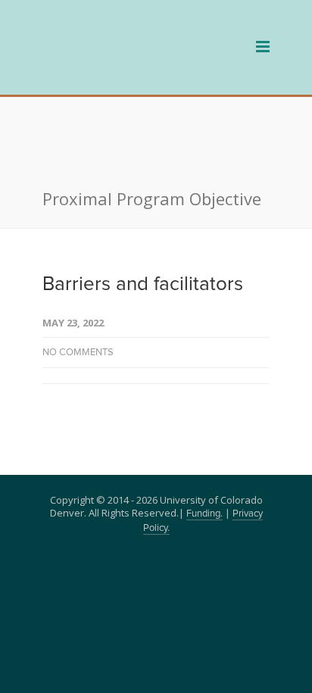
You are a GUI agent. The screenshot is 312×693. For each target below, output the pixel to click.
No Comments (78, 281)
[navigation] (125, 67)
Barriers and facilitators (142, 212)
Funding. (204, 442)
